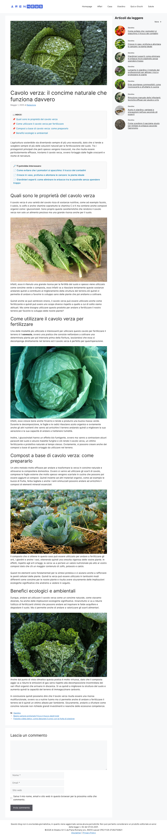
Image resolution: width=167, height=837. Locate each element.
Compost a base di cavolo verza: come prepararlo (42, 128)
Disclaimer (76, 833)
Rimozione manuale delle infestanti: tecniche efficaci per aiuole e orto (144, 98)
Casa (110, 6)
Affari (99, 6)
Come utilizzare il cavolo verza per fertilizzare (40, 124)
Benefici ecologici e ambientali (32, 133)
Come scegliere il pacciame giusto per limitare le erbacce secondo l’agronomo (144, 125)
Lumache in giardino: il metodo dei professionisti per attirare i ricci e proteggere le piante (144, 72)
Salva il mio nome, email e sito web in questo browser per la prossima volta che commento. (55, 798)
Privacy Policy (89, 833)
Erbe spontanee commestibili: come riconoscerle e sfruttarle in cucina (144, 85)
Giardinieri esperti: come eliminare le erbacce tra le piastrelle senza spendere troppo (144, 58)
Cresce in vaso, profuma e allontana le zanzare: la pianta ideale (144, 45)
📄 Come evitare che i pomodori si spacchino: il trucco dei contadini (49, 170)
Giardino (121, 6)
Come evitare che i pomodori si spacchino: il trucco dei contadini (143, 32)
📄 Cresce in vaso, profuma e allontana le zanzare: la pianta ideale (48, 175)
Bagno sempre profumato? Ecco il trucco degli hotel (36, 716)
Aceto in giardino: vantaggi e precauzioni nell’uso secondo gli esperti (142, 112)
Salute (151, 6)
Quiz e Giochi (136, 6)
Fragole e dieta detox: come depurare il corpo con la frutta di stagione (43, 718)
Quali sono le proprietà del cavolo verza (37, 119)
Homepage (87, 6)
